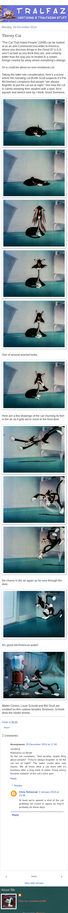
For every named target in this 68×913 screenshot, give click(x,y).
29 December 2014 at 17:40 (41, 744)
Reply (13, 778)
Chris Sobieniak (28, 792)
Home (34, 876)
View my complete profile (32, 901)
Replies (18, 785)
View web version (34, 883)
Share (6, 727)
